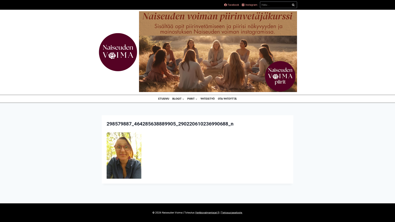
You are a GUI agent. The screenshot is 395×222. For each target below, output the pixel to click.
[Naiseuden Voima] (118, 52)
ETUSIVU (163, 98)
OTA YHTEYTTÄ (227, 98)
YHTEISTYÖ (207, 98)
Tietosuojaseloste (232, 212)
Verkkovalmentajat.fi (207, 212)
